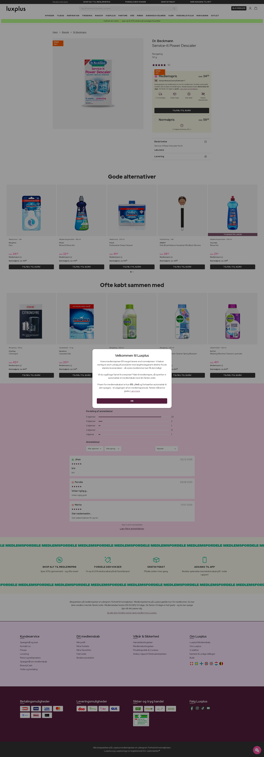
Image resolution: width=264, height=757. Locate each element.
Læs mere (135, 391)
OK (132, 401)
